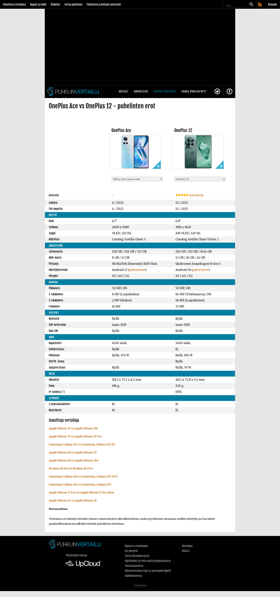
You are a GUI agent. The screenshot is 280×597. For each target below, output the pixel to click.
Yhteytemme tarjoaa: (76, 555)
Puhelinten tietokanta (14, 4)
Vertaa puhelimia (73, 4)
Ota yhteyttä (131, 551)
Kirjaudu (272, 4)
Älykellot (55, 4)
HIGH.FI (186, 551)
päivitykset (137, 270)
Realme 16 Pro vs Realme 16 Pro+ (71, 468)
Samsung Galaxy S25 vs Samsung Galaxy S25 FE (82, 444)
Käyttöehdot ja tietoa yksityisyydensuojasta (148, 560)
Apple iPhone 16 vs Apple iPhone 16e (73, 460)
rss (260, 4)
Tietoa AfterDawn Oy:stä (137, 556)
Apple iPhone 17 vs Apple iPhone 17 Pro (75, 436)
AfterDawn (187, 546)
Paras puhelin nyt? (194, 91)
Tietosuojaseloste (134, 565)
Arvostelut (141, 91)
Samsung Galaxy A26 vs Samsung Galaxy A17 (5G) (83, 476)
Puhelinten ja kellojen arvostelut (104, 4)
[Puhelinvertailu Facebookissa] (229, 91)
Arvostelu (196, 195)
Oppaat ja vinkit (38, 4)
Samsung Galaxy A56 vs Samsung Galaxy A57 (80, 484)
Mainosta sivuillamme (136, 546)
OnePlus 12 (183, 130)
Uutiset (123, 91)
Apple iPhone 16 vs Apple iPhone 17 (73, 452)
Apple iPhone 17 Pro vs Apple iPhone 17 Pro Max (81, 492)
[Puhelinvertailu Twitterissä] (217, 91)
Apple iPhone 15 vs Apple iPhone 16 (73, 500)
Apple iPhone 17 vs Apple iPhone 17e (73, 428)
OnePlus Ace (121, 130)
